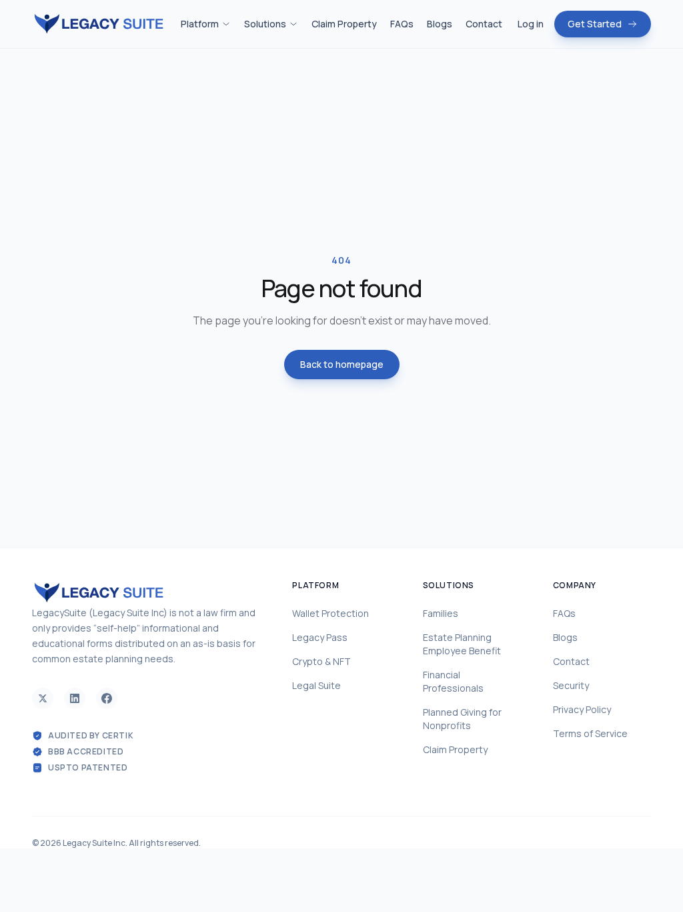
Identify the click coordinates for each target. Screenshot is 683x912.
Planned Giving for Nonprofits (462, 719)
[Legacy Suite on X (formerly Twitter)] (42, 698)
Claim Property (344, 23)
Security (571, 685)
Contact (484, 23)
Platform (200, 23)
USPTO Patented (87, 767)
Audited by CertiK (90, 735)
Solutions (265, 23)
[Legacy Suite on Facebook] (106, 698)
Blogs (439, 23)
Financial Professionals (453, 681)
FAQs (402, 23)
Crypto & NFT (321, 661)
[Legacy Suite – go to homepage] (98, 24)
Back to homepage (342, 364)
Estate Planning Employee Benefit (462, 644)
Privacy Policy (582, 709)
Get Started (595, 23)
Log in (531, 23)
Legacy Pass (320, 637)
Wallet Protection (330, 613)
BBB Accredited (85, 751)
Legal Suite (316, 685)
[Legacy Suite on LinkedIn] (74, 698)
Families (440, 613)
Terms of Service (590, 733)
